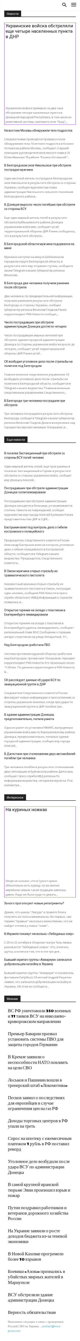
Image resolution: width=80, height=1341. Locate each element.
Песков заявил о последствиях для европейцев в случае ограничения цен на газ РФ (36, 1103)
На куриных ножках (26, 809)
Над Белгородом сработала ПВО (27, 645)
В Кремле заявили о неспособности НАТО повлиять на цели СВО (38, 1062)
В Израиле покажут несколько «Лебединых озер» (39, 934)
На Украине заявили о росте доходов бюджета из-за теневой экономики (37, 1236)
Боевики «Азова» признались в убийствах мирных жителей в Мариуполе (36, 1277)
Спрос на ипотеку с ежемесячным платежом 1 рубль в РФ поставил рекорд (39, 1144)
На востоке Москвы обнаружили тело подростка (38, 130)
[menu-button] (73, 5)
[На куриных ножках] (40, 844)
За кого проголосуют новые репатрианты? (34, 903)
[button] (64, 5)
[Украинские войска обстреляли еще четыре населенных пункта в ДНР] (40, 71)
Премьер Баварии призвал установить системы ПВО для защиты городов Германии (36, 1039)
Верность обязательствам (32, 1312)
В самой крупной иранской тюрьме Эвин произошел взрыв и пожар (39, 1190)
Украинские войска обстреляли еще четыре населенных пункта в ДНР (39, 31)
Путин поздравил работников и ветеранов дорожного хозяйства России (38, 1213)
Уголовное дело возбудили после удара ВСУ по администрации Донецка (39, 1167)
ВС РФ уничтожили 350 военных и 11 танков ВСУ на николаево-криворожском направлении (39, 1016)
